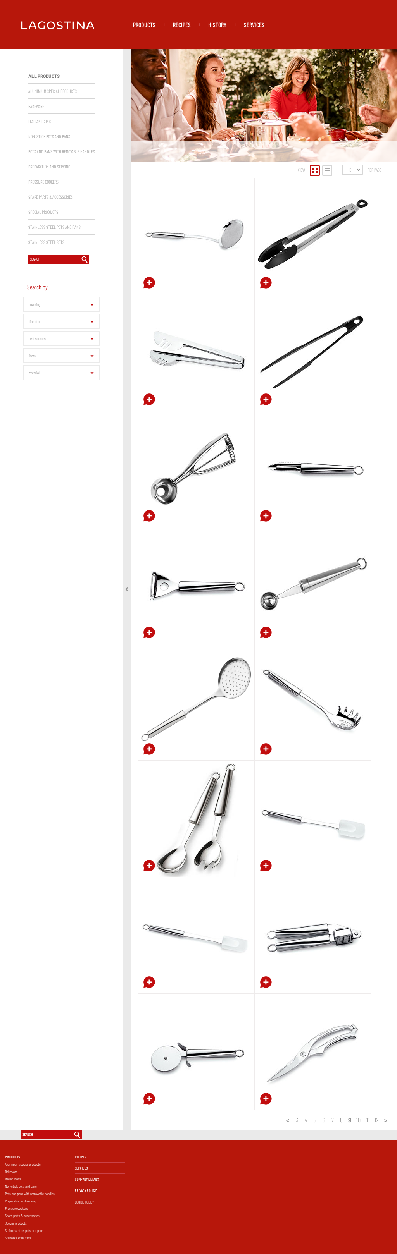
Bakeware (36, 106)
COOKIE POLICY (84, 1202)
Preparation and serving (49, 166)
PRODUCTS (144, 24)
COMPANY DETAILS (87, 1179)
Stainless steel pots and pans (24, 1230)
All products (44, 76)
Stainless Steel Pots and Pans (54, 227)
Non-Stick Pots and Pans (49, 136)
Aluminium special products (52, 91)
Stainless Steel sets (46, 242)
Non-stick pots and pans (21, 1186)
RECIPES (182, 24)
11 (367, 1119)
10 (358, 1119)
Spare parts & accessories (50, 196)
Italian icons (13, 1179)
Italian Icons (39, 121)
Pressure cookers (16, 1208)
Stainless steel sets (18, 1237)
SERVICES (254, 24)
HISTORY (217, 24)
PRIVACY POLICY (86, 1190)
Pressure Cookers (43, 181)
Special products (43, 212)
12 (376, 1119)
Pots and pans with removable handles (61, 151)
